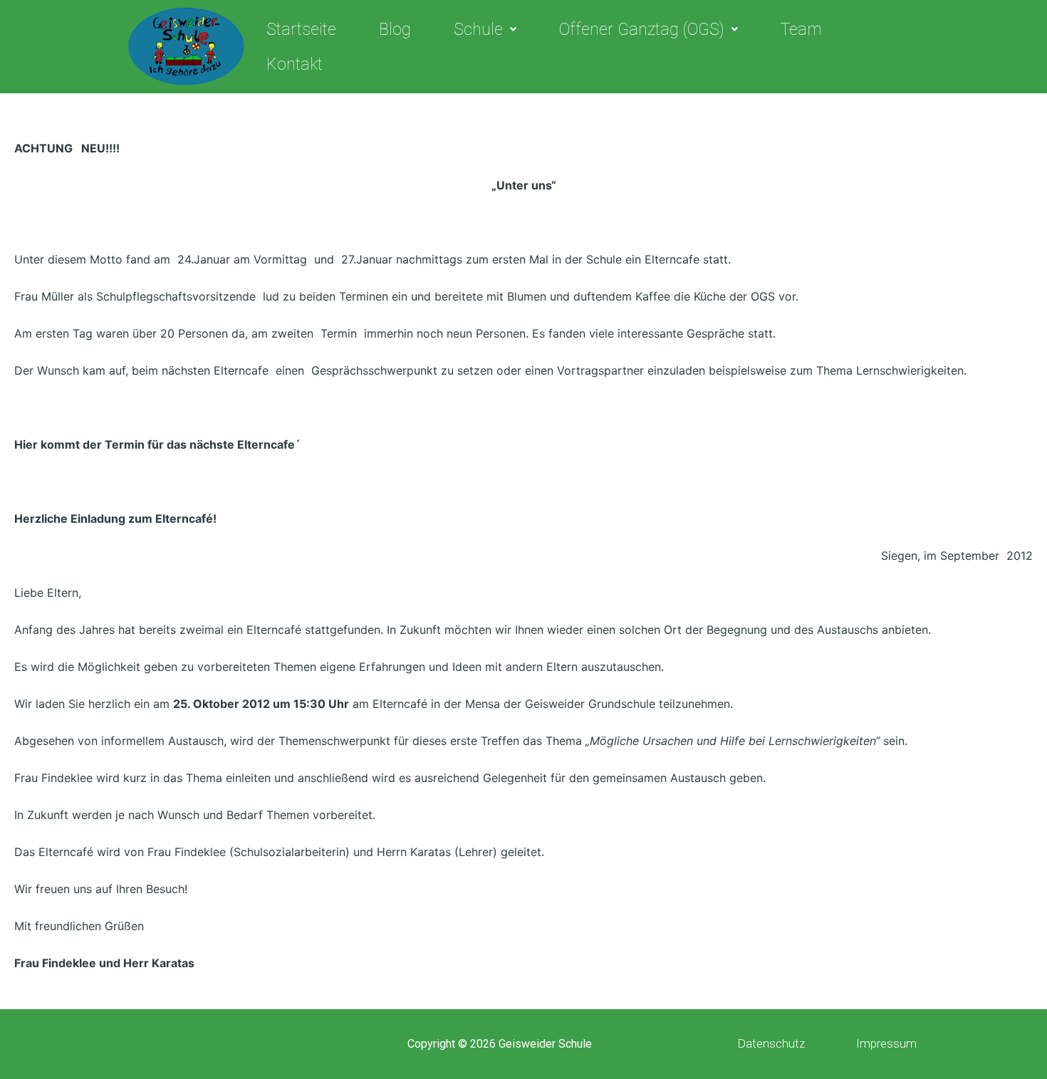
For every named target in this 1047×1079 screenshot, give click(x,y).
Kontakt (294, 64)
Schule (478, 29)
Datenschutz (771, 1043)
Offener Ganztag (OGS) (641, 29)
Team (801, 29)
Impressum (886, 1043)
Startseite (301, 29)
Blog (395, 29)
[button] (485, 29)
